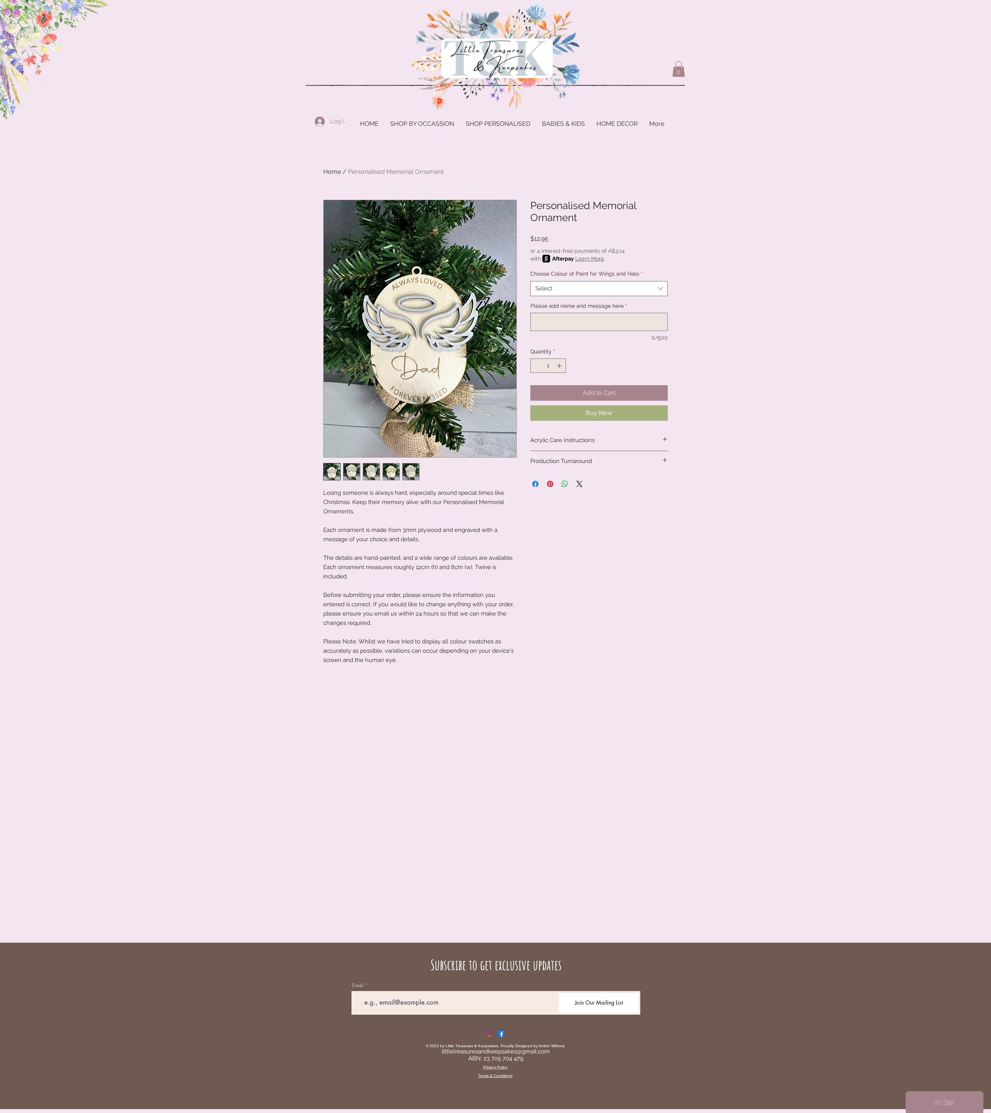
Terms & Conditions (495, 1076)
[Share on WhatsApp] (564, 484)
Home (332, 171)
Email (357, 985)
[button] (678, 69)
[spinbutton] (548, 365)
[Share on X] (579, 484)
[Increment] (560, 365)
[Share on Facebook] (535, 484)
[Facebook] (500, 1034)
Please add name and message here (578, 306)
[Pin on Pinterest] (550, 484)
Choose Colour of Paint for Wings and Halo (586, 274)
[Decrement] (536, 365)
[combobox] (599, 288)
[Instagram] (490, 1034)
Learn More (589, 259)
